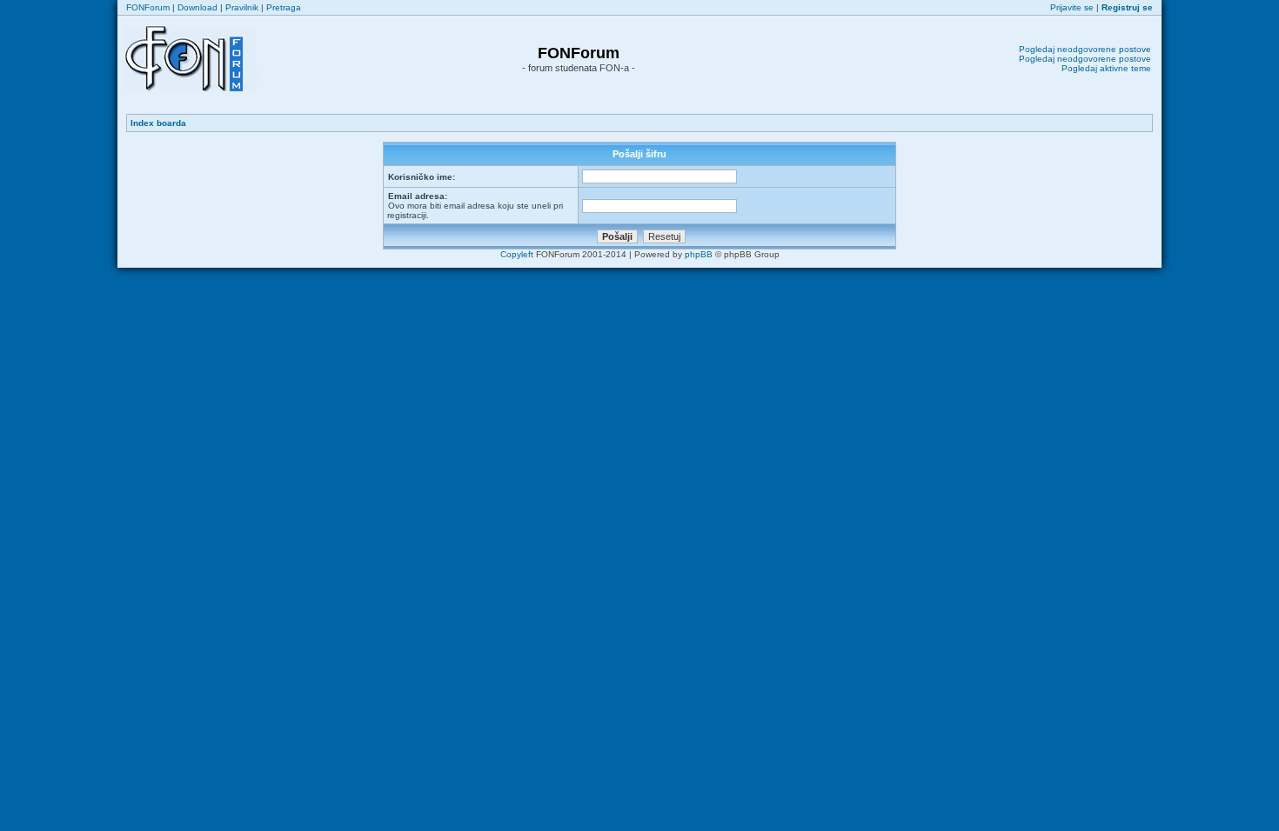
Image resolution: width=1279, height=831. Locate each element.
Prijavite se (1072, 7)
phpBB (699, 254)
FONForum (148, 7)
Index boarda (158, 123)
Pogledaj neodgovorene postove (1085, 49)
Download (197, 7)
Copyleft (516, 254)
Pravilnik (241, 7)
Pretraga (283, 7)
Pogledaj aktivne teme (1106, 68)
